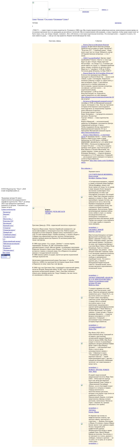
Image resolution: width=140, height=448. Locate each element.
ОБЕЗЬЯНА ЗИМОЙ (96, 229)
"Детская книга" (8, 250)
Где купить (49, 19)
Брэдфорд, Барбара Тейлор (98, 178)
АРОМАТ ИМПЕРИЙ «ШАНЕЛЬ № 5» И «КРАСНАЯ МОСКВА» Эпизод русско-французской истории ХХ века (101, 280)
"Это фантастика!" (9, 237)
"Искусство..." (8, 219)
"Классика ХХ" (8, 221)
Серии (65, 19)
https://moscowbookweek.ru (90, 132)
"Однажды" (7, 228)
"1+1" (5, 216)
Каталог (41, 19)
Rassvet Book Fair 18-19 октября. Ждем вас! (97, 73)
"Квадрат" (6, 214)
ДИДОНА (92, 410)
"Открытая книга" (9, 230)
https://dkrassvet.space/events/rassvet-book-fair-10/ (97, 97)
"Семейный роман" (9, 234)
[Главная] (80, 7)
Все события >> (86, 168)
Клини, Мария (94, 412)
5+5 (4, 239)
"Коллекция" (7, 223)
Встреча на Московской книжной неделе (96, 101)
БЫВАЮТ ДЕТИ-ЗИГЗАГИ (55, 211)
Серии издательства (8, 209)
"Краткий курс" (8, 225)
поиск (105, 9)
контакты (118, 23)
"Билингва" (7, 212)
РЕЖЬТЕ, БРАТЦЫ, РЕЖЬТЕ (99, 370)
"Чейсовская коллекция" (11, 243)
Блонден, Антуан (95, 231)
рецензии (85, 11)
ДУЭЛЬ (48, 213)
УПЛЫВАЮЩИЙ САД (97, 327)
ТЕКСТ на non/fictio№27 (90, 58)
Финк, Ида (92, 329)
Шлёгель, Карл (94, 285)
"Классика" (7, 246)
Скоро (34, 19)
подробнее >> (93, 227)
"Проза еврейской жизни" (12, 241)
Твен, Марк (93, 371)
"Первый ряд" (8, 232)
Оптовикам (58, 19)
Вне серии (6, 252)
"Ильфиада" (7, 248)
